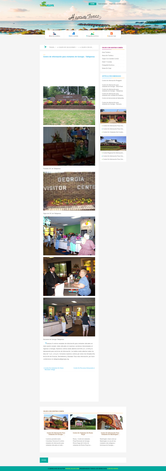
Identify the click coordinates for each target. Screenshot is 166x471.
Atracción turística (107, 55)
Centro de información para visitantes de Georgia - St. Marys (113, 129)
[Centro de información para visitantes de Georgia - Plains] (113, 116)
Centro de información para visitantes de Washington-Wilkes (110, 433)
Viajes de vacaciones (67, 47)
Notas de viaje (106, 68)
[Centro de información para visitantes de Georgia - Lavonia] (113, 143)
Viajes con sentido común (117, 4)
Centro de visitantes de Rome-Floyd (83, 433)
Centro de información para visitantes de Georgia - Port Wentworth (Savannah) (113, 159)
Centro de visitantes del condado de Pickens (113, 132)
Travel (52, 47)
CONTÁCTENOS (112, 468)
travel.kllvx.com (72, 468)
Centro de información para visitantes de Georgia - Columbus (56, 433)
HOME (92, 4)
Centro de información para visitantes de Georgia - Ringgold (113, 156)
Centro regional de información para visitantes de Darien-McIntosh (113, 153)
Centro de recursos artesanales (83, 368)
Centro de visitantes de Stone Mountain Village (54, 368)
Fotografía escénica (108, 65)
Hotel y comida (107, 62)
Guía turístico (102, 4)
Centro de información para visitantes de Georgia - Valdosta (113, 125)
